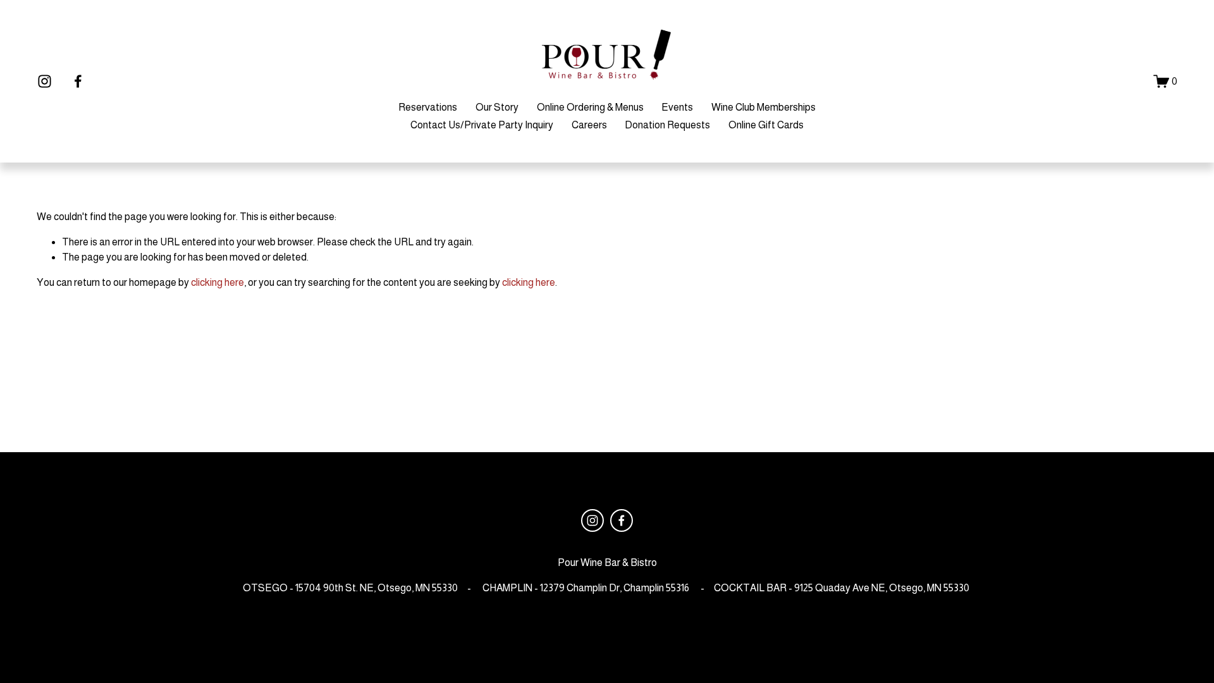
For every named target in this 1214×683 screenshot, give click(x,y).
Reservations (427, 107)
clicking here (217, 282)
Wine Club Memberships (763, 107)
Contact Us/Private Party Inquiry (481, 125)
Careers (589, 125)
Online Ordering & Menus (590, 107)
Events (677, 107)
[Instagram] (44, 81)
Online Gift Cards (766, 125)
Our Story (496, 107)
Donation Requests (667, 125)
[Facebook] (78, 81)
